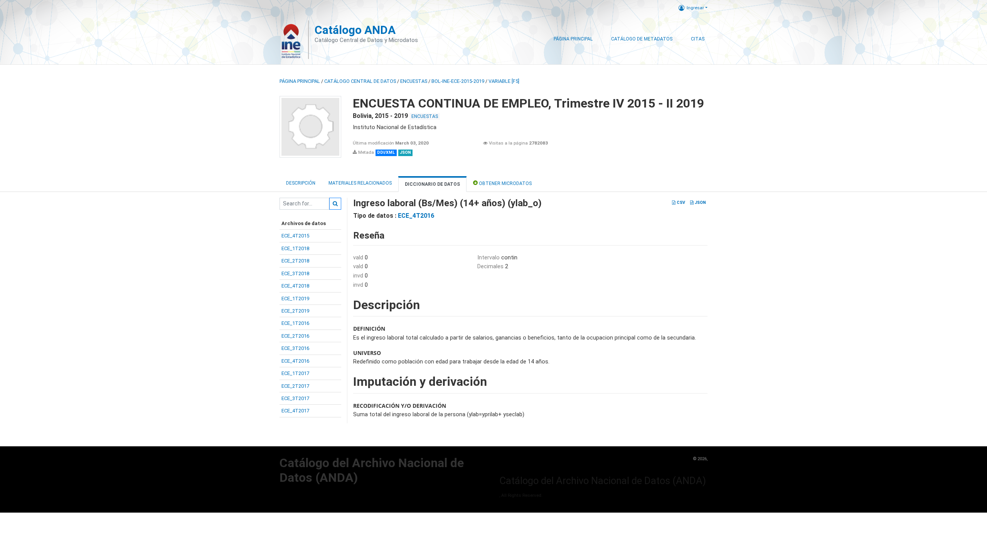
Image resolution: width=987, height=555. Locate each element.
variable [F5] (503, 81)
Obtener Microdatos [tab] (505, 183)
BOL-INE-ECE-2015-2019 (457, 81)
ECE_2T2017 (295, 386)
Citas (697, 39)
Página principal (300, 81)
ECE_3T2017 (295, 398)
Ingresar (695, 7)
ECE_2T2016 (295, 336)
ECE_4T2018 (295, 286)
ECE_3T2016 (295, 348)
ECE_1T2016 (295, 323)
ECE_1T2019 (295, 298)
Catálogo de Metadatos (641, 39)
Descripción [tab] (300, 183)
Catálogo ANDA (355, 30)
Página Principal (573, 39)
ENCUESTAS (413, 81)
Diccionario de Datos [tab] (432, 184)
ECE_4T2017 (295, 411)
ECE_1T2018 (295, 248)
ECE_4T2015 (295, 236)
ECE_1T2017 (295, 373)
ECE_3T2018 (295, 273)
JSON (700, 202)
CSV (680, 202)
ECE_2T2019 (295, 311)
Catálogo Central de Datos (360, 81)
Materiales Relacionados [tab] (360, 183)
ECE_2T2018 (295, 261)
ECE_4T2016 (295, 361)
